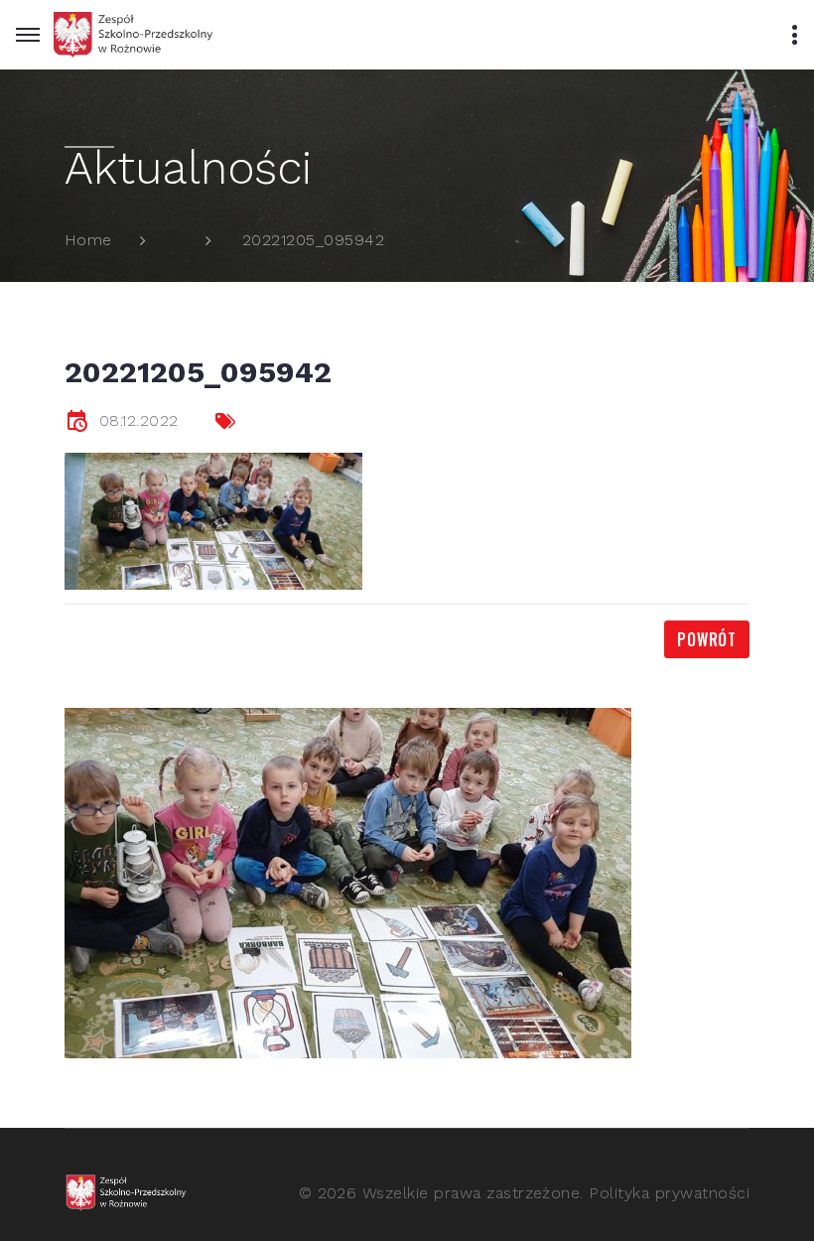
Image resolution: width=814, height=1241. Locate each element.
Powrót (707, 639)
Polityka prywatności (669, 1192)
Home (88, 239)
